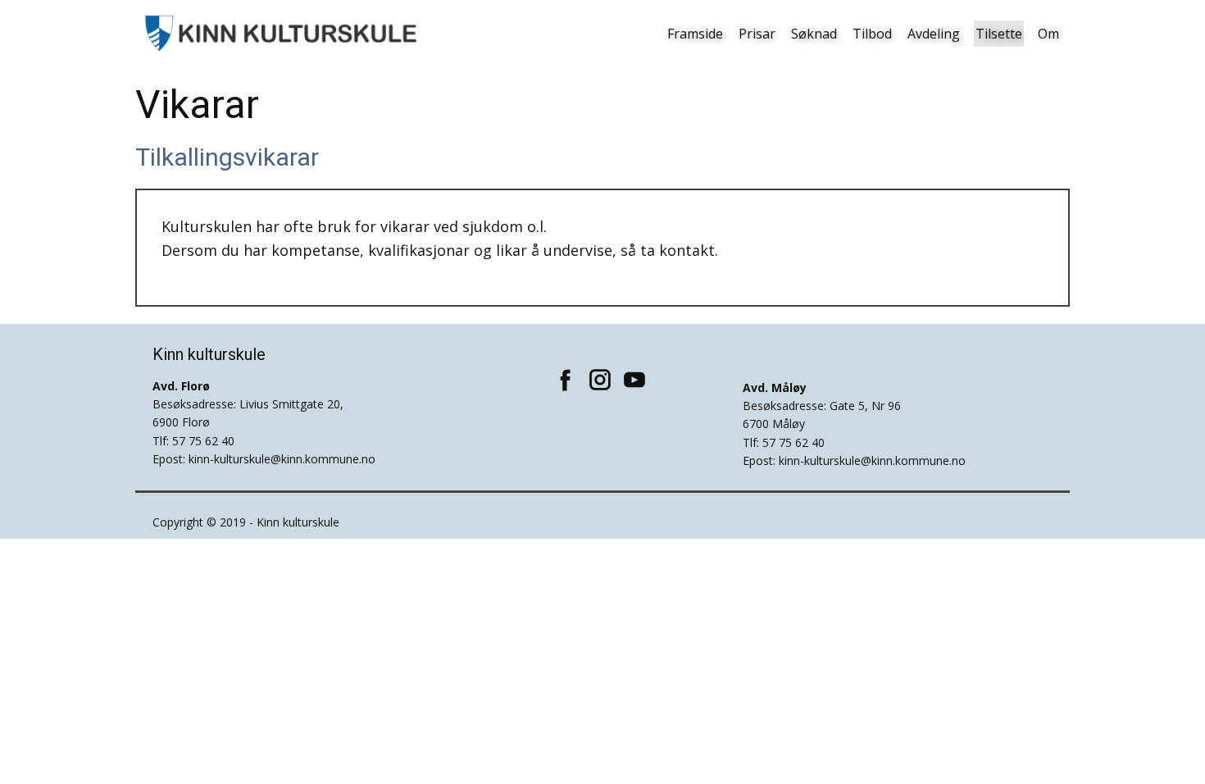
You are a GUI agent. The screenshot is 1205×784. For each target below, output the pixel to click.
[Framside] (282, 33)
